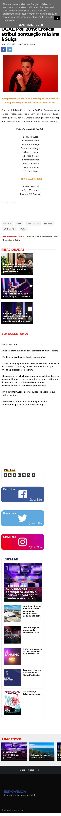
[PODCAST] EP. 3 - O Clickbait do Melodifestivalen (32, 672)
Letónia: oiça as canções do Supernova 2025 (31, 630)
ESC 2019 (7, 223)
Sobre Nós (33, 770)
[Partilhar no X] (9, 49)
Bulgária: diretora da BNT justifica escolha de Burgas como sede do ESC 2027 (32, 611)
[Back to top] (54, 809)
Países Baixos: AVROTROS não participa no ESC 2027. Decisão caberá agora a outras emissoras (22, 592)
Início (22, 770)
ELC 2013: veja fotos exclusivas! (31, 692)
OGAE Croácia (33, 223)
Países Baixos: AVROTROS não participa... (11, 755)
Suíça (23, 229)
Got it (39, 24)
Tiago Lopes (28, 44)
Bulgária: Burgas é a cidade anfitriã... (41, 756)
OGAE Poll (48, 223)
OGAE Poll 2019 (9, 229)
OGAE (18, 223)
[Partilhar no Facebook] (3, 49)
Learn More (26, 24)
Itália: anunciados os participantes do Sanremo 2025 (32, 651)
